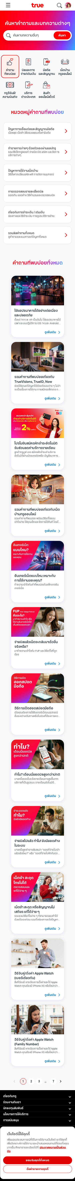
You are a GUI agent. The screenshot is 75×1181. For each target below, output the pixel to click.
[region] (37, 1167)
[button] (10, 66)
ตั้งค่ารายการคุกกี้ (38, 1169)
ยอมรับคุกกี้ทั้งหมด (37, 1160)
